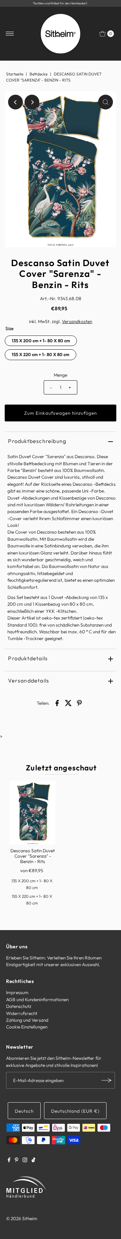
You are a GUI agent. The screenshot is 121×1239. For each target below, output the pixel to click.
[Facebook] (9, 1160)
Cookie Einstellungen (26, 1027)
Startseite (14, 73)
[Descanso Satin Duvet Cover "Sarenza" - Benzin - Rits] (32, 812)
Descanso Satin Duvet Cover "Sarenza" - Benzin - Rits (32, 856)
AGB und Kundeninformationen (37, 999)
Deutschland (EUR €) (75, 1111)
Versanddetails (28, 680)
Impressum (17, 992)
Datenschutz (18, 1006)
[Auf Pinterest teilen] (79, 703)
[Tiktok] (33, 1160)
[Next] (32, 102)
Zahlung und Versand (27, 1020)
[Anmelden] (106, 1080)
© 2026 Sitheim (21, 1218)
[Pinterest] (16, 1160)
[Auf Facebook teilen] (57, 703)
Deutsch (24, 1111)
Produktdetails (28, 658)
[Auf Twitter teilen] (68, 703)
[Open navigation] (10, 33)
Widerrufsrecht (21, 1013)
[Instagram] (25, 1160)
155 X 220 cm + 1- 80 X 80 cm (40, 354)
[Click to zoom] (105, 102)
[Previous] (15, 102)
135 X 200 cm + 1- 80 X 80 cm (41, 340)
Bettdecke (38, 73)
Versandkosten (77, 321)
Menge (60, 375)
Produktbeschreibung (37, 441)
